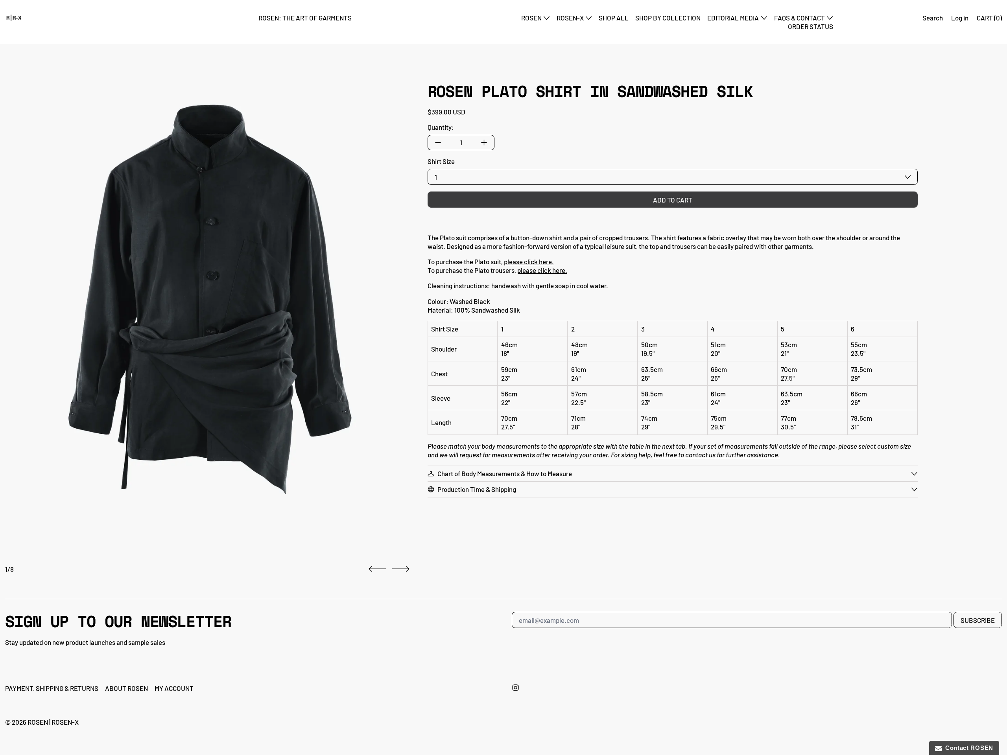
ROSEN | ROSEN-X (53, 722)
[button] (205, 300)
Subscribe (978, 620)
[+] (484, 142)
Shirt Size (441, 161)
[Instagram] (515, 687)
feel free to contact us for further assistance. (716, 455)
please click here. (529, 261)
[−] (438, 142)
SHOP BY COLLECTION (668, 18)
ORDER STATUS (810, 26)
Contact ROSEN (968, 747)
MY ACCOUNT (174, 688)
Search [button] (932, 18)
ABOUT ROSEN (126, 688)
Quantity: (441, 127)
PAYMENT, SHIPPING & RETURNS (51, 688)
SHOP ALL (614, 18)
